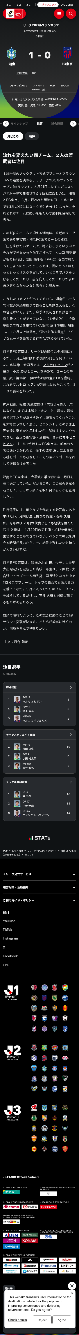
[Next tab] (73, 123)
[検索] (71, 14)
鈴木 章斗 (49, 325)
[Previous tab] (6, 123)
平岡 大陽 (22, 72)
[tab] (19, 123)
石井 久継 (63, 516)
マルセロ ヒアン (55, 365)
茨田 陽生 (33, 259)
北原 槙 (46, 562)
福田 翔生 (67, 325)
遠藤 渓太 (52, 450)
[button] (59, 14)
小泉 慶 (18, 371)
